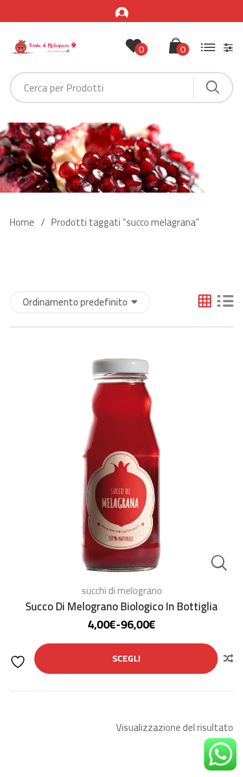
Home (22, 222)
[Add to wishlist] (19, 662)
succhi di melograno (122, 590)
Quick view (219, 563)
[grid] (204, 302)
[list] (225, 302)
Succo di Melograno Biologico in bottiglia (121, 606)
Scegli (126, 658)
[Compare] (228, 659)
